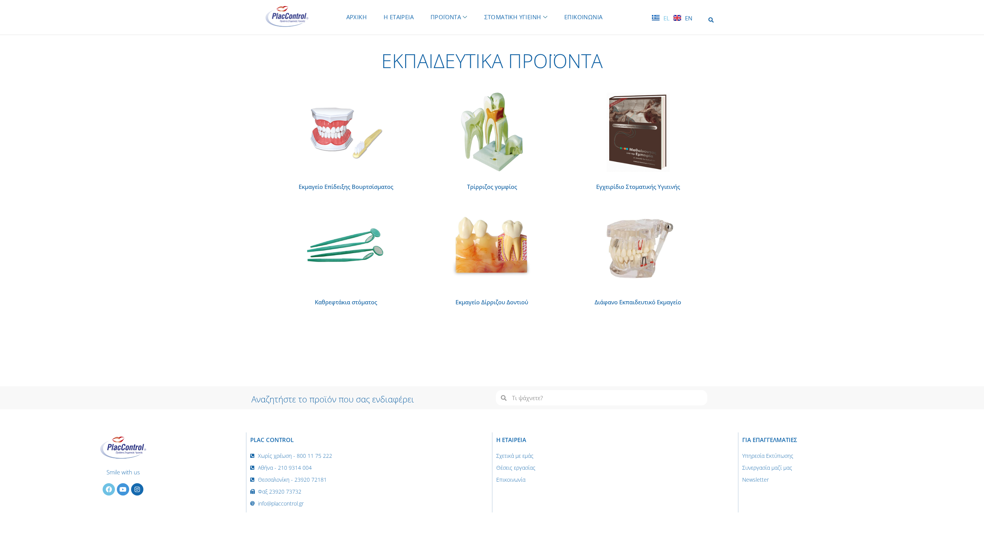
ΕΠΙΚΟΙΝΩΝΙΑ (583, 17)
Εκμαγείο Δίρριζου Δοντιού (491, 302)
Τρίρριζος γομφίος (492, 186)
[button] (711, 20)
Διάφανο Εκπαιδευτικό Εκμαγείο (638, 302)
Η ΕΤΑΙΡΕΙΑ (399, 17)
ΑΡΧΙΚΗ (356, 17)
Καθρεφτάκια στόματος (346, 302)
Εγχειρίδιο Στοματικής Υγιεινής (638, 186)
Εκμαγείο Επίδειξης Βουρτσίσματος (346, 186)
